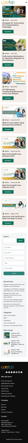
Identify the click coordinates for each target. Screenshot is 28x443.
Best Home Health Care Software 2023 (11, 155)
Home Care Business (9, 323)
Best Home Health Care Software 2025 (11, 186)
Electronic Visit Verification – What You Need (17, 344)
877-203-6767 (5, 420)
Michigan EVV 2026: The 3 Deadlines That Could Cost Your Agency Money (13, 295)
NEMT (5, 318)
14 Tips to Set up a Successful (16, 336)
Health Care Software (10, 315)
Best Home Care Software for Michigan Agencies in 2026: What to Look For (14, 305)
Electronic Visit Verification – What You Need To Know (14, 217)
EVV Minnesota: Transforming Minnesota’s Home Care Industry (12, 91)
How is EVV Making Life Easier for (16, 352)
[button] (26, 2)
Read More (8, 31)
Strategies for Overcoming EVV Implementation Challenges (13, 25)
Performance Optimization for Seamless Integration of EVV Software (13, 58)
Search (6, 236)
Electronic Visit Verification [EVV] (13, 325)
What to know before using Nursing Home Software (13, 124)
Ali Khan (7, 20)
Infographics (7, 320)
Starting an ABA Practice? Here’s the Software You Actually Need (14, 285)
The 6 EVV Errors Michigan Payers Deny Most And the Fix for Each (13, 300)
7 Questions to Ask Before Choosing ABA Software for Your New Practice (14, 290)
